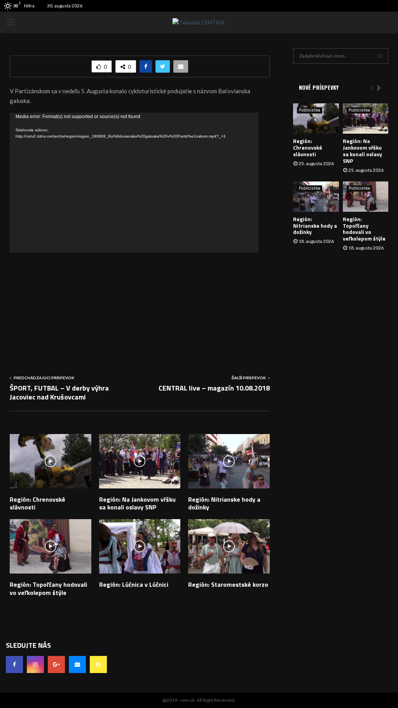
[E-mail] (77, 664)
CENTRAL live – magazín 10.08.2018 (214, 388)
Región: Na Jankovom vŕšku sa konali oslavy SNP (137, 503)
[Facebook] (14, 664)
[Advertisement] (140, 307)
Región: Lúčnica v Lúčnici (133, 584)
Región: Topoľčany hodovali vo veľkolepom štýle (48, 588)
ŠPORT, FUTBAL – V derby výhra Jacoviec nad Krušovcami (59, 393)
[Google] (56, 664)
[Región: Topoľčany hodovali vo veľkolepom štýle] (366, 196)
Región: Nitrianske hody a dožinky (224, 503)
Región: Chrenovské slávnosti (37, 503)
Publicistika (309, 110)
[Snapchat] (98, 664)
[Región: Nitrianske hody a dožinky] (316, 196)
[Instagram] (35, 664)
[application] (134, 183)
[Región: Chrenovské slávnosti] (316, 118)
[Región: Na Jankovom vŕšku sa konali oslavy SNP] (366, 118)
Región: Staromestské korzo (228, 584)
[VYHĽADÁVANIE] (380, 56)
